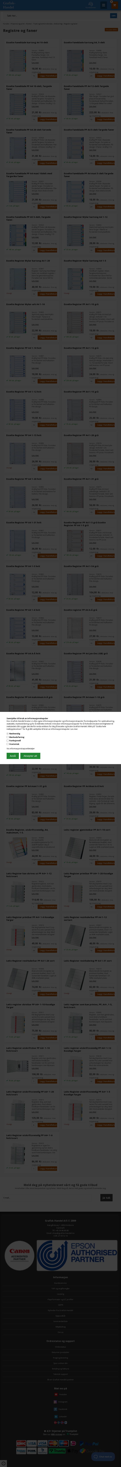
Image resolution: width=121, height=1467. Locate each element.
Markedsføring (16, 737)
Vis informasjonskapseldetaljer (21, 748)
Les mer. (74, 729)
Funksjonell (15, 740)
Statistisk (14, 744)
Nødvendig (14, 733)
